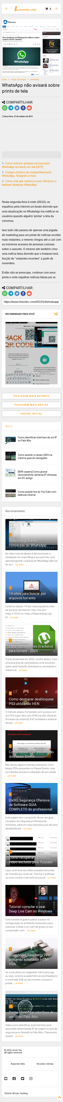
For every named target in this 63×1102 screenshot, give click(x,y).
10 (11, 1006)
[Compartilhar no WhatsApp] (5, 110)
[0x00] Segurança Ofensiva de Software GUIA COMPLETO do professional (30, 804)
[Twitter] (22, 1079)
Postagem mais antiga (31, 405)
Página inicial (31, 414)
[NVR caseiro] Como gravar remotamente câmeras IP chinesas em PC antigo (37, 474)
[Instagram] (31, 1079)
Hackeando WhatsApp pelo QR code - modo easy (28, 344)
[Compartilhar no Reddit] (29, 110)
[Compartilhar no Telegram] (11, 110)
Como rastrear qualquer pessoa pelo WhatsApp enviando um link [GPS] (26, 165)
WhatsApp (34, 79)
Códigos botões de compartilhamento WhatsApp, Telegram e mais (26, 174)
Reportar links (18, 1064)
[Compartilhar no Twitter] (17, 110)
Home (4, 79)
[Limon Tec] (25, 9)
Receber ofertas (45, 1064)
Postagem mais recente (31, 396)
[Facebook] (14, 1079)
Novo (9, 426)
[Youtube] (5, 1079)
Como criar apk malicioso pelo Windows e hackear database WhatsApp (29, 183)
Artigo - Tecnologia (18, 79)
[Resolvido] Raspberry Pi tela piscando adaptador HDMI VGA (31, 959)
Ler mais (19, 564)
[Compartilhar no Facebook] (23, 110)
